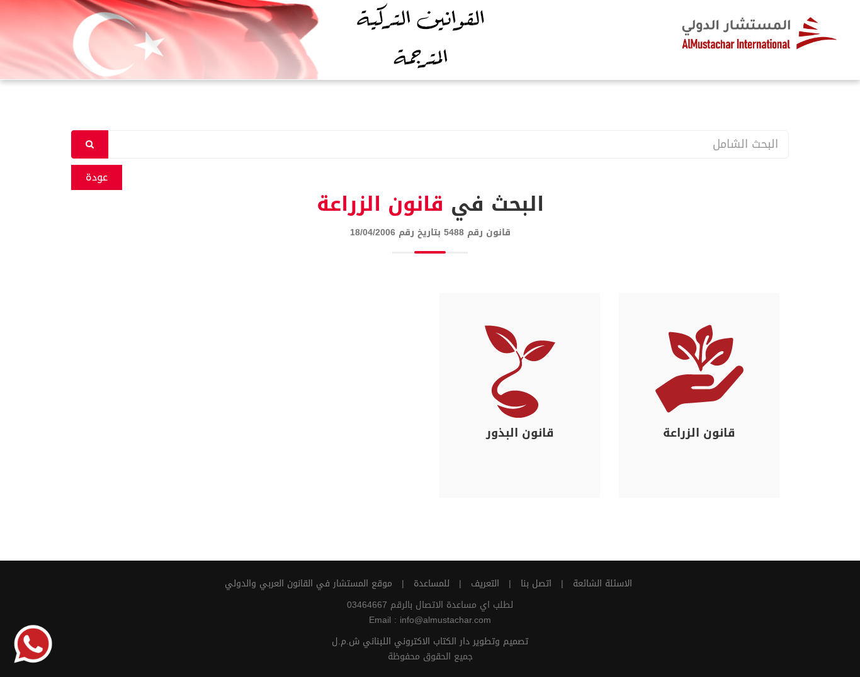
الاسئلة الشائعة (602, 583)
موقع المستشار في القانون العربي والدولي (308, 583)
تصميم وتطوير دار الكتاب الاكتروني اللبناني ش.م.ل (430, 641)
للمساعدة (432, 583)
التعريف (485, 583)
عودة (97, 177)
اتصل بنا (536, 583)
